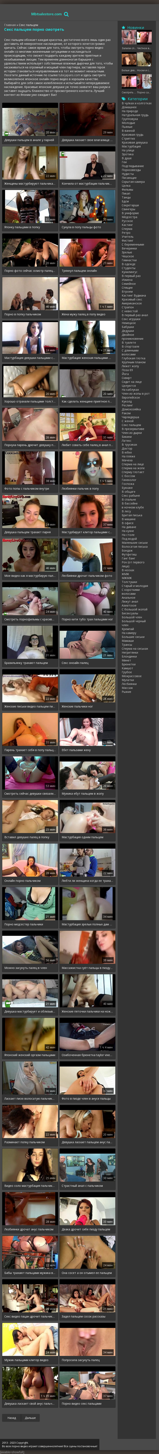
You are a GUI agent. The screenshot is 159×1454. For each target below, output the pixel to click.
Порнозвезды (131, 170)
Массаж (127, 688)
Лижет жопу (130, 366)
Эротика (128, 154)
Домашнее (129, 107)
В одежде (128, 264)
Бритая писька (132, 515)
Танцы (126, 197)
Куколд (127, 401)
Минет (126, 660)
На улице (128, 150)
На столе (128, 535)
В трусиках (129, 444)
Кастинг (127, 225)
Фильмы (127, 189)
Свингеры (128, 209)
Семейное (129, 284)
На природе (130, 111)
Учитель (128, 237)
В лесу (126, 511)
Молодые (128, 123)
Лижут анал (130, 601)
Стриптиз (128, 138)
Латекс (126, 441)
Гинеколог (129, 480)
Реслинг (127, 405)
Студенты (128, 268)
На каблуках (130, 390)
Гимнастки (129, 260)
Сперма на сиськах (135, 648)
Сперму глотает (133, 472)
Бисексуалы (130, 613)
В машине (129, 519)
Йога (125, 374)
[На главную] (46, 14)
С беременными (133, 244)
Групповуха (130, 119)
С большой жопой (134, 609)
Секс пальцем (131, 425)
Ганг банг (128, 558)
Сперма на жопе (133, 468)
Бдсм (125, 201)
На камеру (129, 633)
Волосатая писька (135, 546)
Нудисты (128, 174)
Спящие (127, 288)
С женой (128, 421)
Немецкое (129, 323)
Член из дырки (132, 433)
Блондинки (129, 656)
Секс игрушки (131, 319)
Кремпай (128, 629)
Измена (127, 280)
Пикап (126, 193)
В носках (128, 570)
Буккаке (127, 488)
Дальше (30, 1418)
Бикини (127, 437)
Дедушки (128, 331)
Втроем (127, 291)
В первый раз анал (135, 315)
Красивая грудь (132, 134)
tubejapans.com (69, 75)
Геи (124, 162)
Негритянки (130, 652)
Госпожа (128, 484)
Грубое (127, 672)
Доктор (127, 448)
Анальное (128, 597)
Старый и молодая (135, 586)
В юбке (127, 452)
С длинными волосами (130, 352)
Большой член (132, 617)
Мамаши (128, 641)
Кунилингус (129, 272)
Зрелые (127, 252)
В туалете (129, 342)
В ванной (128, 131)
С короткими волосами (131, 592)
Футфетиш (129, 554)
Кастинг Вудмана (134, 295)
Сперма (127, 229)
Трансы (127, 645)
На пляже (128, 456)
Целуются (129, 386)
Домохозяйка (131, 409)
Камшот (127, 668)
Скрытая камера (133, 182)
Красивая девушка (135, 142)
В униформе (130, 213)
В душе (127, 158)
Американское (132, 303)
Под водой (129, 539)
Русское (127, 221)
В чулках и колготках (137, 103)
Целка (126, 186)
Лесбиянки (129, 684)
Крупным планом (134, 362)
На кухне (128, 531)
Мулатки (128, 680)
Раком (126, 413)
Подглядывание (133, 166)
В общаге (128, 492)
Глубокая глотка (133, 358)
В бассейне (130, 503)
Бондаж (127, 550)
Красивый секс (132, 299)
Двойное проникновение (132, 337)
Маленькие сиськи (135, 543)
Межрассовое (132, 676)
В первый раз (131, 276)
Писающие (129, 178)
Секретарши (130, 205)
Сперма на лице (133, 464)
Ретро (126, 233)
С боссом (128, 476)
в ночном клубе (133, 507)
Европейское (131, 397)
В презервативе (133, 429)
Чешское (128, 256)
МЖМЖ (127, 578)
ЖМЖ (125, 574)
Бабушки (128, 327)
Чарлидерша (130, 417)
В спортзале (130, 346)
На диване (129, 527)
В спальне (129, 499)
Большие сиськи (133, 637)
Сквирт (127, 378)
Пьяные (127, 127)
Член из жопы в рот (136, 393)
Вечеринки (129, 248)
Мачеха (127, 460)
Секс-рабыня (131, 495)
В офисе (128, 523)
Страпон (128, 307)
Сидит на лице (132, 382)
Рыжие (126, 692)
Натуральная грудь (135, 115)
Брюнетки (129, 664)
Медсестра (129, 217)
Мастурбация (131, 146)
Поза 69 (127, 370)
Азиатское (129, 605)
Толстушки (129, 582)
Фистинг (127, 240)
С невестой (130, 311)
